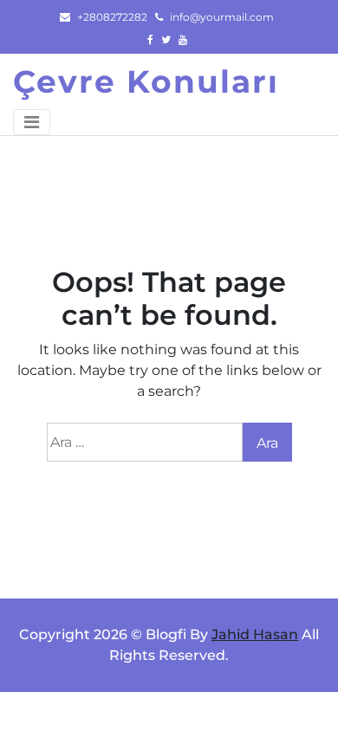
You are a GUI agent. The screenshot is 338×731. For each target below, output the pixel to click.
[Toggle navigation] (31, 122)
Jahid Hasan (254, 634)
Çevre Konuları (146, 81)
